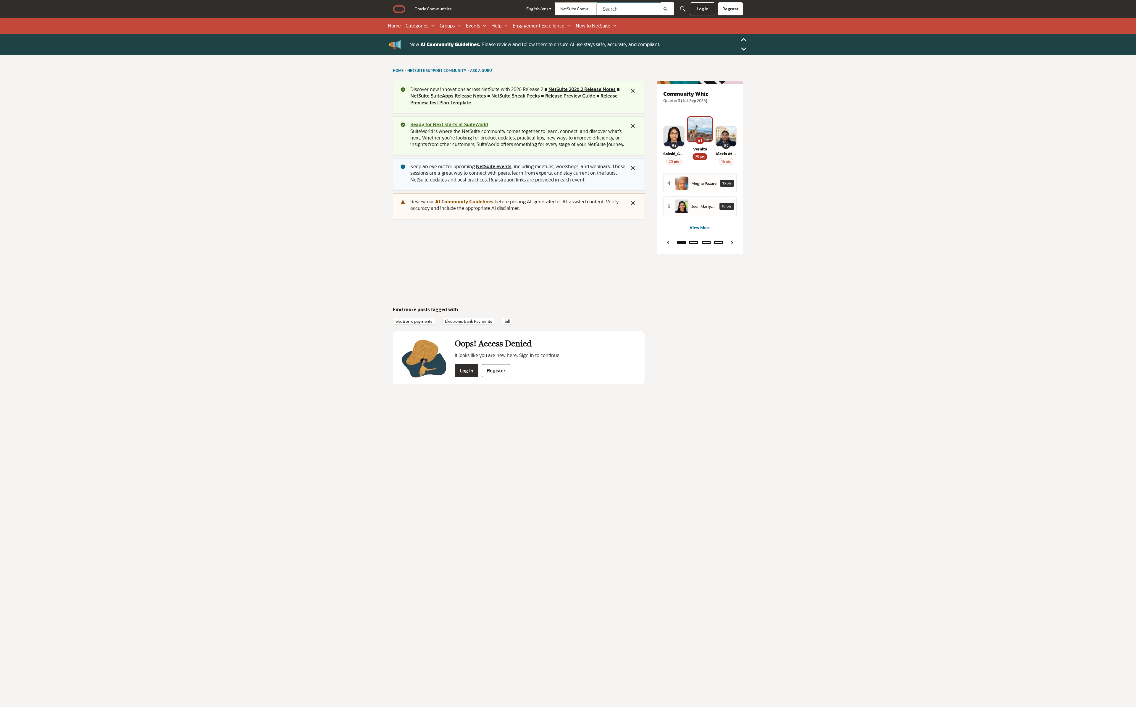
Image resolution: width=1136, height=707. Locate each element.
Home (394, 25)
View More (700, 227)
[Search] (667, 8)
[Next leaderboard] (732, 243)
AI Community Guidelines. (450, 44)
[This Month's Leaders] (706, 242)
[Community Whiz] (681, 242)
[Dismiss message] (633, 90)
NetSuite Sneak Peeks (515, 96)
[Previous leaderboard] (668, 243)
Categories (417, 25)
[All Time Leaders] (718, 242)
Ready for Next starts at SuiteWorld (449, 124)
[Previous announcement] (744, 39)
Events (473, 25)
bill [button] (507, 321)
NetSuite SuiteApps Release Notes (448, 96)
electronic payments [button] (414, 321)
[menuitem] (433, 8)
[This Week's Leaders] (693, 242)
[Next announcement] (744, 49)
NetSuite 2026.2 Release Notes (582, 89)
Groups (447, 25)
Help (496, 25)
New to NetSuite (593, 25)
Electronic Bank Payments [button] (468, 321)
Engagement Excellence (538, 25)
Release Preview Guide (570, 96)
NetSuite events (493, 166)
